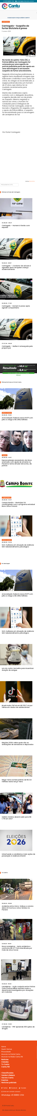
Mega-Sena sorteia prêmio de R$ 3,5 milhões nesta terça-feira (17, 781)
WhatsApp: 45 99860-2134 (12, 1095)
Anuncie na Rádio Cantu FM (12, 1057)
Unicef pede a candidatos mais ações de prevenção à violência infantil (18, 855)
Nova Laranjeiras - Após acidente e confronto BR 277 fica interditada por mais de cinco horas (17, 948)
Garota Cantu (7, 1078)
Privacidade (6, 1052)
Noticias (5, 1060)
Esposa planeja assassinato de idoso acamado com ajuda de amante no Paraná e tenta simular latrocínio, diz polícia (17, 463)
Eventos (4, 1080)
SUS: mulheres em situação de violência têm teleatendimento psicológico (18, 546)
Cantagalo (6, 22)
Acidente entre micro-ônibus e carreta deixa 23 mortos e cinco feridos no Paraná (17, 908)
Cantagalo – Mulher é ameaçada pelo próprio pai (17, 347)
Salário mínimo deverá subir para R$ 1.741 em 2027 (16, 818)
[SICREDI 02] (18, 370)
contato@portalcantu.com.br (25, 1)
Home (3, 1047)
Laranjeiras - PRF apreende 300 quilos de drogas (18, 1028)
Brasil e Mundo (7, 413)
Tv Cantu (5, 1064)
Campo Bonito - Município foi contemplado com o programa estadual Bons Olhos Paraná (18, 504)
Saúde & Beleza (8, 1075)
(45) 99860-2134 (9, 1)
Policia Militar (32, 181)
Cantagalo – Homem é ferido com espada (16, 226)
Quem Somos (6, 1049)
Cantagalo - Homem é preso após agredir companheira (16, 307)
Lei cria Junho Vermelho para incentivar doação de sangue (18, 669)
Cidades (5, 1062)
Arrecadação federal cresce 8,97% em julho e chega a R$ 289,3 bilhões (17, 419)
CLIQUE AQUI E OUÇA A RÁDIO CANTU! (18, 17)
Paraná (5, 455)
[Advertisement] (18, 160)
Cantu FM (5, 1067)
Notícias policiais (8, 1083)
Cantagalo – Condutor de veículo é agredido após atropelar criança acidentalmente (16, 267)
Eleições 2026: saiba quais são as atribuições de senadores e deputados (17, 743)
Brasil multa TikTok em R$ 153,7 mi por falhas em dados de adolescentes (17, 706)
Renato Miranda (21, 1110)
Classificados (7, 1073)
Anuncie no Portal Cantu (10, 1054)
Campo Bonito (7, 497)
